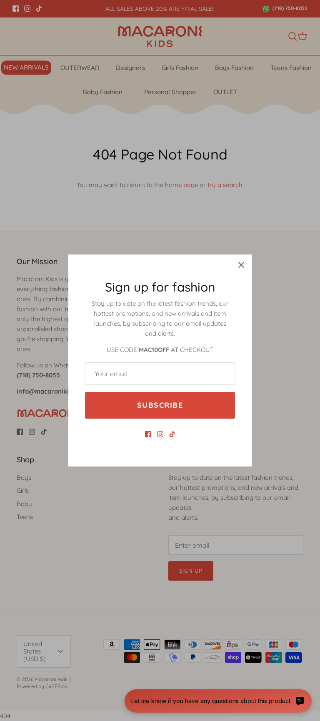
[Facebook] (148, 434)
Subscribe (160, 405)
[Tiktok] (172, 434)
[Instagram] (160, 434)
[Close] (241, 265)
